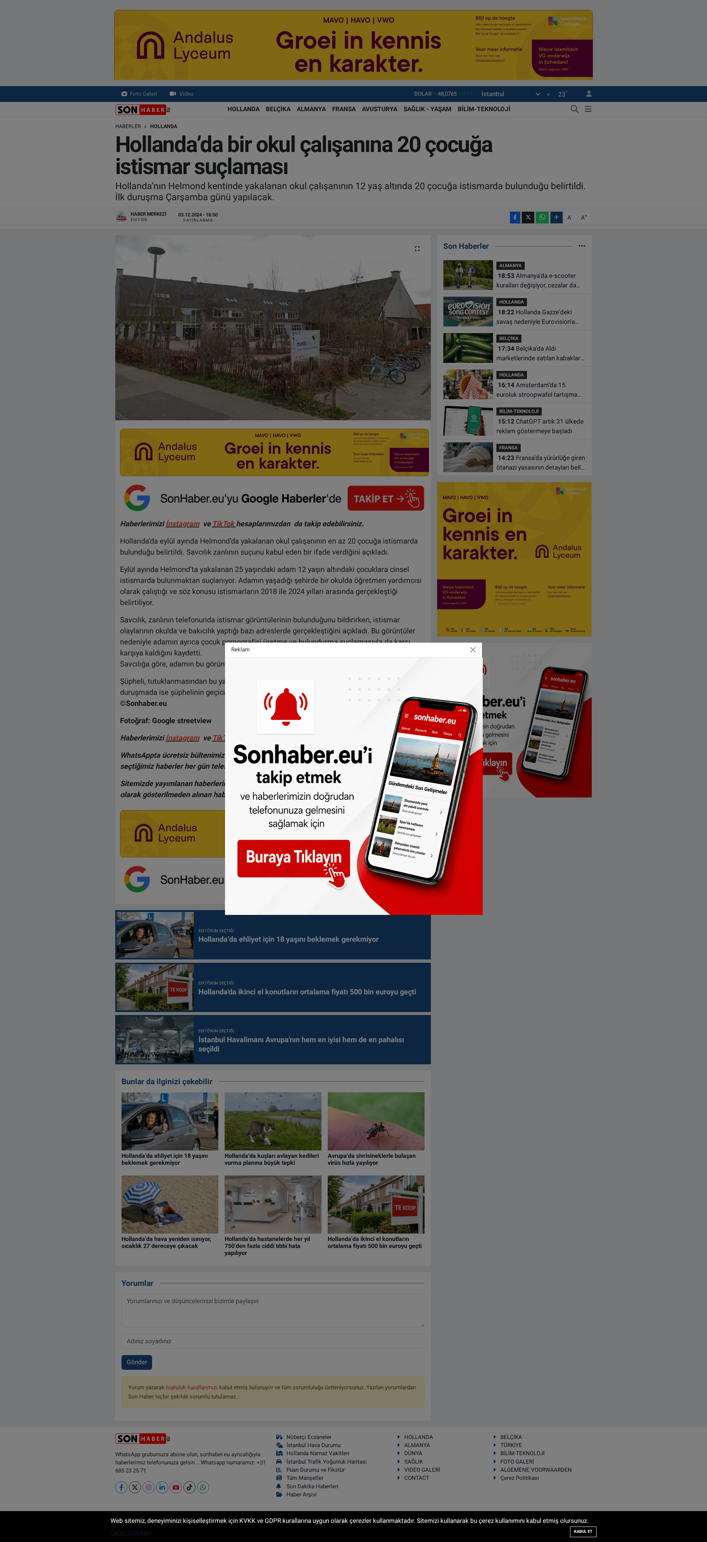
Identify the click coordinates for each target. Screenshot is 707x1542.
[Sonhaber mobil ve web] (354, 785)
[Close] (473, 650)
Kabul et (583, 1531)
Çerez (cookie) (130, 1532)
